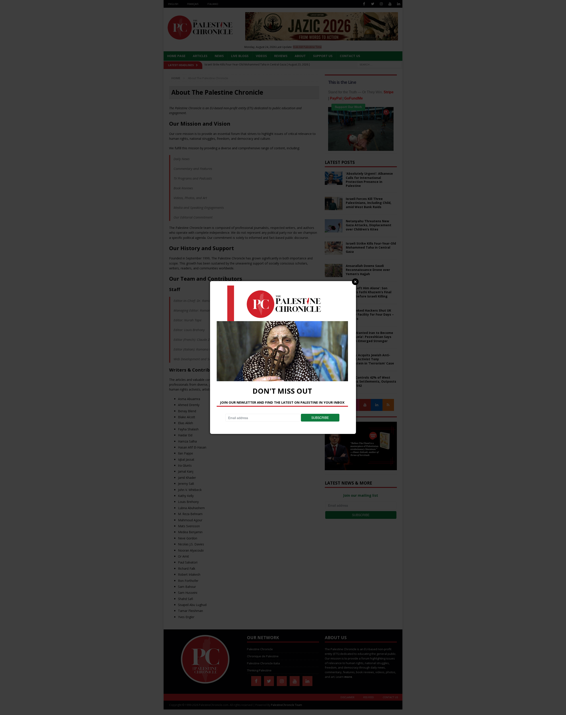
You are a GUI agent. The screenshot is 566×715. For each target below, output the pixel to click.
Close (355, 281)
